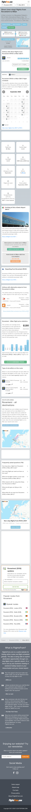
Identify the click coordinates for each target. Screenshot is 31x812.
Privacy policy (15, 793)
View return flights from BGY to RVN (12, 128)
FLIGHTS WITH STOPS (19, 64)
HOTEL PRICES (15, 261)
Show (23, 173)
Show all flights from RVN (9, 279)
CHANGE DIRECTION (8, 39)
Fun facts (15, 790)
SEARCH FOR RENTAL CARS (15, 249)
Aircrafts (4, 27)
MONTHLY (4, 74)
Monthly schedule (6, 24)
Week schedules (16, 24)
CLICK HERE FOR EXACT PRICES (14, 362)
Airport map (15, 787)
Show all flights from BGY (9, 236)
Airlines (24, 24)
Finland (3, 640)
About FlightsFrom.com (15, 796)
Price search (11, 27)
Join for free (15, 586)
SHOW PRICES (22, 69)
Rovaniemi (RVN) (14, 640)
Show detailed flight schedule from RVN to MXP (16, 311)
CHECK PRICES (15, 527)
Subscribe (25, 756)
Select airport (15, 784)
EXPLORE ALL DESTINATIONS (10, 425)
